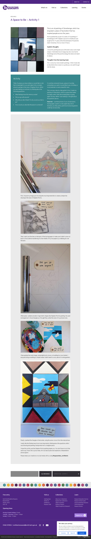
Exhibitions (47, 502)
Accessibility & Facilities (39, 536)
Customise (63, 533)
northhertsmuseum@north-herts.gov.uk (25, 525)
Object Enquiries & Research (63, 506)
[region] (72, 528)
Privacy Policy (55, 536)
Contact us (86, 2)
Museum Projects (60, 504)
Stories (84, 8)
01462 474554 (7, 525)
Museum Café (47, 504)
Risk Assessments (48, 536)
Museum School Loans (80, 501)
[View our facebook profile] (43, 525)
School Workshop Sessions (81, 502)
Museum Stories (79, 506)
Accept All (82, 533)
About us (76, 2)
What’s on (44, 8)
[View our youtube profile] (47, 525)
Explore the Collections (61, 501)
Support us (79, 515)
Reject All (73, 533)
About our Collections (61, 499)
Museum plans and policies (29, 536)
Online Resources (79, 504)
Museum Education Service (81, 499)
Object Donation (60, 502)
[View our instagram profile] (40, 525)
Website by (80, 536)
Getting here (47, 499)
